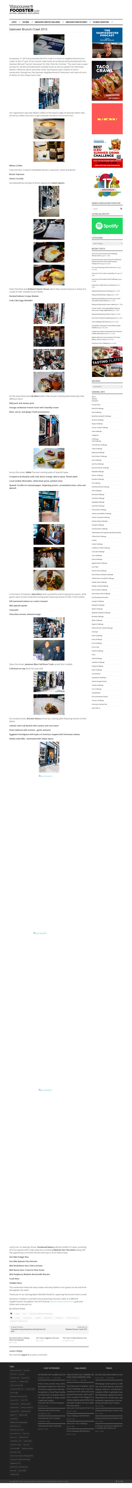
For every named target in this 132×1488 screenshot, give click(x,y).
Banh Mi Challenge (97, 408)
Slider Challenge (97, 670)
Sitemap (94, 399)
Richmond (23, 1437)
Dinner (14, 1393)
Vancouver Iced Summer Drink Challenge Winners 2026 (82, 1375)
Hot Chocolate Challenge (99, 590)
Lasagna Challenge (98, 601)
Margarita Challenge (98, 605)
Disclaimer (95, 401)
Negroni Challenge (97, 624)
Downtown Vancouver (18, 1396)
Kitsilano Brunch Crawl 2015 (76, 1329)
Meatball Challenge (98, 471)
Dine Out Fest (27, 1318)
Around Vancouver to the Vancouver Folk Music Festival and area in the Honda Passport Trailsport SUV (106, 262)
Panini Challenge (97, 635)
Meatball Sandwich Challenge (101, 613)
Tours (24, 1314)
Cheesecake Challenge (99, 510)
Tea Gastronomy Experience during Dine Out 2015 (28, 1330)
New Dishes (15, 1426)
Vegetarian (15, 1463)
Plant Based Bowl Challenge (100, 487)
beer (13, 1374)
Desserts (30, 1389)
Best (21, 1374)
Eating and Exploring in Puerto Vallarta (104, 304)
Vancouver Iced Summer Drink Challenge (104, 279)
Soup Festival (96, 674)
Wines (21, 1471)
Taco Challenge (96, 689)
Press (93, 655)
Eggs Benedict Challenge (99, 563)
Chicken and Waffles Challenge (101, 513)
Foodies (14, 1404)
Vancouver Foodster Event (18, 1321)
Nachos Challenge (97, 475)
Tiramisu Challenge (98, 700)
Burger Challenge (97, 424)
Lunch (13, 1419)
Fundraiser (25, 1404)
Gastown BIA (48, 1318)
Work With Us (96, 708)
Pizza (13, 1437)
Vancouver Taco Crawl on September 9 (104, 273)
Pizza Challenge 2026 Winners (78, 1431)
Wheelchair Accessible (18, 1467)
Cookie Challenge (97, 544)
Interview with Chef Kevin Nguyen (51, 1403)
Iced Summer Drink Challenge (101, 594)
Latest (14, 22)
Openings (95, 632)
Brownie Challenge (98, 420)
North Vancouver (16, 1430)
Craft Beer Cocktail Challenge (101, 548)
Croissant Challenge (98, 552)
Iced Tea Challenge (98, 464)
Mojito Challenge (97, 620)
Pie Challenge (96, 483)
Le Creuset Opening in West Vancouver (104, 267)
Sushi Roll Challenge (98, 506)
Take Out (14, 1448)
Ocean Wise (15, 1433)
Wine (13, 1471)
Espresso (14, 1400)
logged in (25, 1354)
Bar (26, 1370)
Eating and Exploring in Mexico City (102, 314)
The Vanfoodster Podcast (100, 697)
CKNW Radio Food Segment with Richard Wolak (106, 532)
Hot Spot (14, 1411)
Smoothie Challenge (98, 498)
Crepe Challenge (97, 449)
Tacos (26, 1445)
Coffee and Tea (16, 1385)
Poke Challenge (97, 491)
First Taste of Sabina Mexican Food (75, 1338)
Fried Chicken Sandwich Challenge (102, 574)
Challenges (95, 439)
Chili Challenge (96, 441)
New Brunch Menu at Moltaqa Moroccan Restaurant (19, 1339)
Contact (94, 540)
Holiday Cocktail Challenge (100, 586)
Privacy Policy (96, 405)
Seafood (27, 1441)
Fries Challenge (96, 460)
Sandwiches (15, 1441)
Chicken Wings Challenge (99, 521)
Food (24, 1400)
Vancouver (15, 1452)
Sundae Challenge (97, 685)
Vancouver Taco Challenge (100, 343)
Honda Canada (27, 1407)
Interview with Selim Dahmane (49, 1426)
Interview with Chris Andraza (49, 1418)
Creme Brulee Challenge (99, 445)
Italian (13, 1415)
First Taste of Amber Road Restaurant (103, 318)
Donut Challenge (97, 559)
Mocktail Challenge (98, 616)
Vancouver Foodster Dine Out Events (40, 1314)
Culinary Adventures (101, 22)
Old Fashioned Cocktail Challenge (102, 628)
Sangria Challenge (97, 666)
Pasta (26, 1433)
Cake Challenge (97, 431)
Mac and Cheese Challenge (100, 468)
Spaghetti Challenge (98, 502)
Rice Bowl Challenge (98, 494)
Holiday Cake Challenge (99, 582)
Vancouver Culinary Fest (99, 704)
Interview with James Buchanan (54, 1374)
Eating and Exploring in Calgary (101, 295)
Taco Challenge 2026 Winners (101, 322)
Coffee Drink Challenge (99, 536)
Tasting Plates (96, 693)
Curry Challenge (97, 555)
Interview (25, 1411)
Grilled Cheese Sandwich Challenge (103, 578)
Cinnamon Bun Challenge (100, 529)
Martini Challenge (97, 609)
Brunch (18, 1318)
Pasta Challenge (97, 639)
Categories (95, 435)
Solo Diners (15, 1445)
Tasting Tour (59, 1318)
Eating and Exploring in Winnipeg (102, 291)
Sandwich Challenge (98, 662)
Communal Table (16, 1389)
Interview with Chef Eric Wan (49, 1410)
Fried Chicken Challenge (99, 456)
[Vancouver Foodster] (24, 13)
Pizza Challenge (97, 643)
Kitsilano (23, 1415)
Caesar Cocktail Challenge (100, 427)
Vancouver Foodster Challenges (47, 22)
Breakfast (14, 1378)
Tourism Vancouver (72, 1318)
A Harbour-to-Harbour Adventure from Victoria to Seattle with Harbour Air (113, 1427)
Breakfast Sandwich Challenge (101, 416)
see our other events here (61, 1301)
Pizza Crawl (95, 647)
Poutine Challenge (97, 651)
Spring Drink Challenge (99, 677)
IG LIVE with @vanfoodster (100, 597)
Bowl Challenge (96, 412)
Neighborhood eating (18, 1422)
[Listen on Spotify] (107, 233)
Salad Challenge (97, 658)
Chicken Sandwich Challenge (101, 517)
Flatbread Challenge (98, 452)
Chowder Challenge (98, 525)
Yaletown (14, 1474)
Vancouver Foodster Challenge (21, 1456)
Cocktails (23, 1381)
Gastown (38, 1318)
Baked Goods (15, 1370)
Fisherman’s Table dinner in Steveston (104, 285)
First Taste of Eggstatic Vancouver (47, 1338)
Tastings (25, 22)
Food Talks (95, 567)
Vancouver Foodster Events (76, 22)
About (93, 397)
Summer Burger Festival (99, 681)
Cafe (13, 1381)
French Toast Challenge (99, 571)
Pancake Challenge (98, 479)
